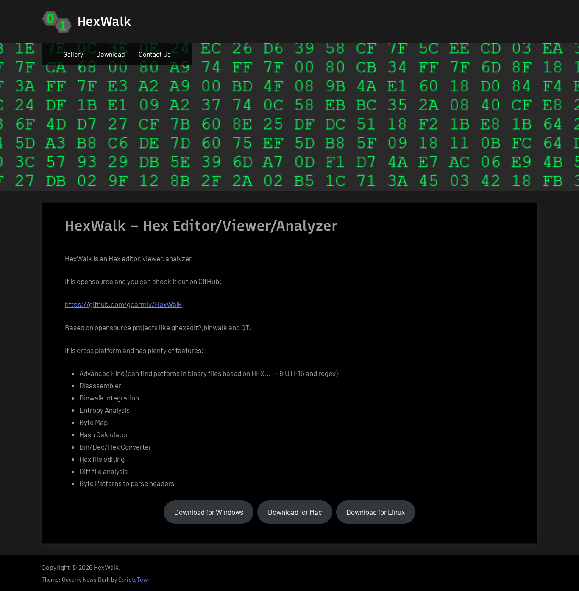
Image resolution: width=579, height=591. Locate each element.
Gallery (73, 54)
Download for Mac (295, 512)
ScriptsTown (134, 579)
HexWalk (104, 21)
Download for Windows (208, 512)
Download (110, 54)
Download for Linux (375, 512)
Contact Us (155, 54)
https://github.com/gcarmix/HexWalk (123, 304)
